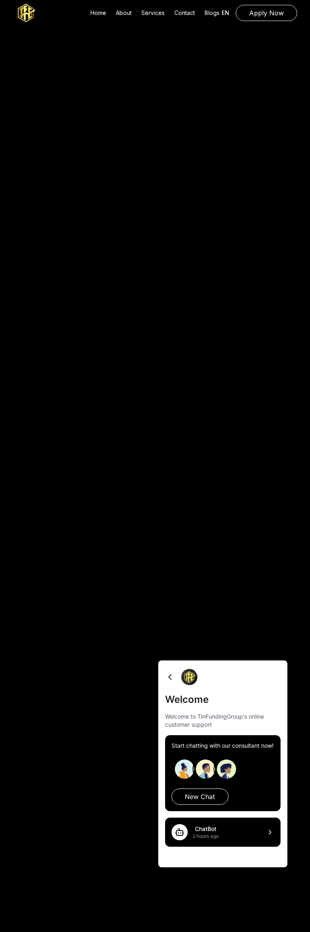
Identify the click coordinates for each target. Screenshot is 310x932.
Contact (184, 12)
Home (98, 12)
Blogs (212, 12)
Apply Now (266, 13)
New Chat (200, 797)
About (124, 12)
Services (153, 12)
